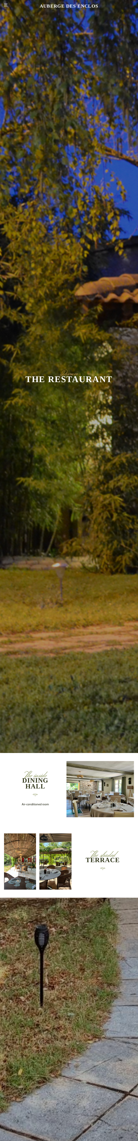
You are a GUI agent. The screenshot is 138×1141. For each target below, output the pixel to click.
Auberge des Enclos (69, 6)
